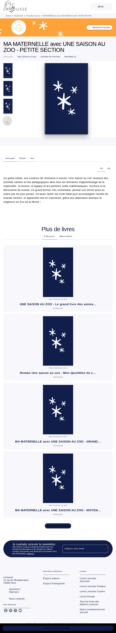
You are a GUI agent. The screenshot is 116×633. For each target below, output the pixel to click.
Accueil (8, 16)
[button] (99, 27)
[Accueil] (15, 6)
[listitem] (5, 610)
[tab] (10, 158)
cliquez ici (30, 554)
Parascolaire (18, 16)
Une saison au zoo (33, 16)
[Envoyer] (104, 548)
